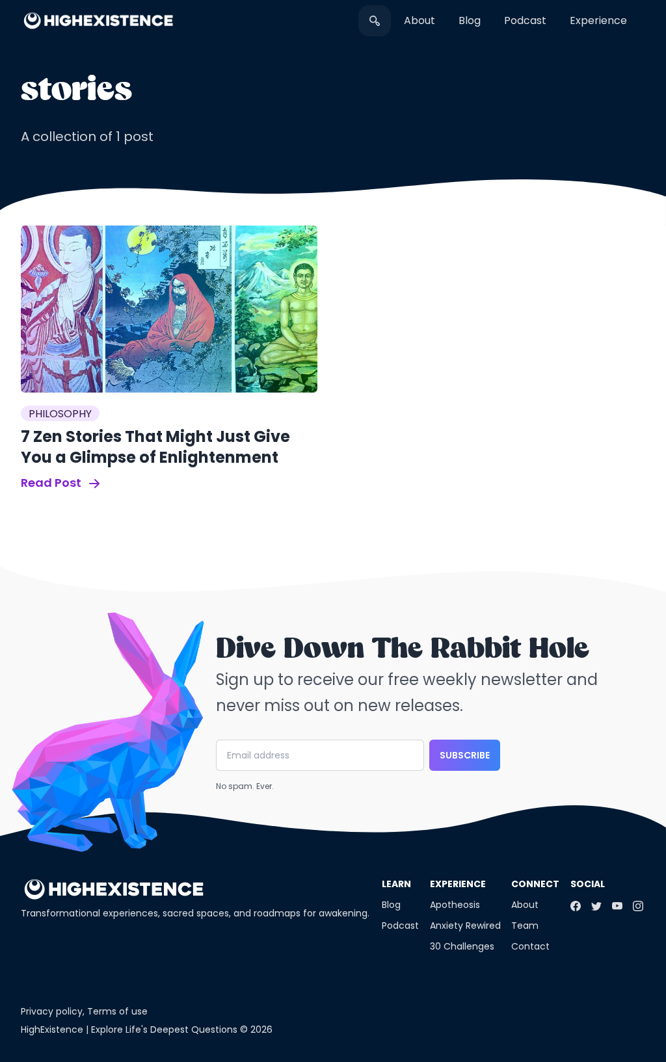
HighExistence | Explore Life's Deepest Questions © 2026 (147, 1029)
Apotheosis (455, 904)
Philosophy (60, 413)
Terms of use (117, 1011)
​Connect (535, 883)
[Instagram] (638, 906)
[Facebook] (575, 906)
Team (525, 925)
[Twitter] (596, 906)
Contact (530, 946)
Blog (470, 20)
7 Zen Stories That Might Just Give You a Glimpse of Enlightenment (155, 447)
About (419, 20)
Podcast (525, 20)
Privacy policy (52, 1011)
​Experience (598, 20)
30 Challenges (462, 946)
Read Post (52, 482)
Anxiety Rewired (465, 925)
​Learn (396, 883)
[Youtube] (617, 906)
